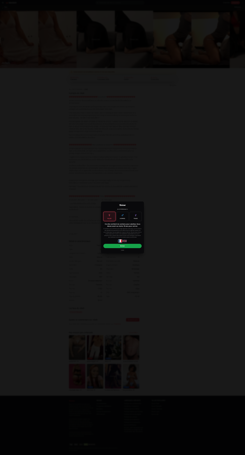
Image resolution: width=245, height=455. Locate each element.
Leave (122, 250)
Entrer (122, 246)
